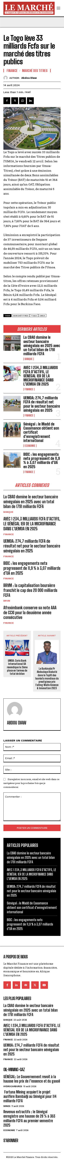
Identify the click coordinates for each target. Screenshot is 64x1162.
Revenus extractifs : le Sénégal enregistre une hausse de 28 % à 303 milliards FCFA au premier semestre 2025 (29, 1118)
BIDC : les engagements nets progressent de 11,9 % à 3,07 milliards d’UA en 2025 (41, 460)
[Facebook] (6, 100)
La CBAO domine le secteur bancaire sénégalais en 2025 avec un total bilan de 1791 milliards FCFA (41, 345)
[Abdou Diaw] (6, 78)
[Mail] (25, 985)
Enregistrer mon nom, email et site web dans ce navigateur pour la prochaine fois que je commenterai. (31, 783)
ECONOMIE (30, 445)
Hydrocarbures (12, 1086)
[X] (14, 100)
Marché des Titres (35, 70)
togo (34, 316)
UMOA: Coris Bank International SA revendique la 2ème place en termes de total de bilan (17, 667)
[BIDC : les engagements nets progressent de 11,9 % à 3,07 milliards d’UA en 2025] (12, 460)
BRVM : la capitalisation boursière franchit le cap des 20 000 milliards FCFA (30, 590)
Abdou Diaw (29, 77)
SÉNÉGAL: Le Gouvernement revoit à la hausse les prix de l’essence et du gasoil (31, 1078)
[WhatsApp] (22, 100)
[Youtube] (44, 985)
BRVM (6, 601)
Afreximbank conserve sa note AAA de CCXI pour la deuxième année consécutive (29, 612)
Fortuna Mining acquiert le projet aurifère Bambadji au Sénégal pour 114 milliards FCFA (29, 1096)
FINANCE (29, 389)
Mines (6, 1106)
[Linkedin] (30, 100)
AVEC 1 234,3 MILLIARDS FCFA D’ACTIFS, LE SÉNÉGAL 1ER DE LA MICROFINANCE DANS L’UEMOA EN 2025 (40, 375)
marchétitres (20, 316)
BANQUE (29, 359)
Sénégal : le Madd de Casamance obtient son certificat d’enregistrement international (32, 907)
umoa (42, 316)
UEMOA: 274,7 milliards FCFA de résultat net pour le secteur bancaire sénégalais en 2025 (41, 404)
